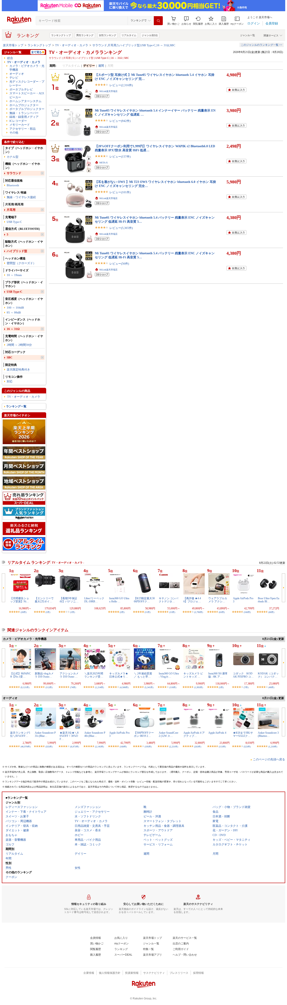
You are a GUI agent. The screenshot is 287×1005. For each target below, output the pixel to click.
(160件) (247, 612)
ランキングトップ (61, 35)
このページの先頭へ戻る (269, 759)
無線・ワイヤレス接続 (21, 197)
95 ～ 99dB (14, 312)
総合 (10, 58)
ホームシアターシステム (25, 101)
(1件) (48, 612)
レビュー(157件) (119, 156)
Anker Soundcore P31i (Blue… (45, 734)
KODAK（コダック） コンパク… (268, 675)
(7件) (246, 687)
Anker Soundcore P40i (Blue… (94, 734)
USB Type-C (14, 222)
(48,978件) (25, 746)
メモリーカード (19, 124)
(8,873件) (74, 746)
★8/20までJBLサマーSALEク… (243, 734)
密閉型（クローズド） (21, 263)
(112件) (49, 687)
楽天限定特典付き (18, 369)
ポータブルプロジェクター (26, 109)
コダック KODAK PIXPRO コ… (243, 675)
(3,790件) (198, 612)
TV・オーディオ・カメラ (71, 45)
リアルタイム (129, 35)
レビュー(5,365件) (121, 228)
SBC (9, 357)
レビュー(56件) (119, 263)
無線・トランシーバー (24, 113)
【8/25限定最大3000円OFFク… (144, 600)
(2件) (122, 612)
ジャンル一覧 (247, 35)
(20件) (23, 612)
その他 (13, 132)
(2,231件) (173, 746)
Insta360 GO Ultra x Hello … (119, 600)
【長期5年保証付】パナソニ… (69, 600)
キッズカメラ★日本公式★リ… (118, 675)
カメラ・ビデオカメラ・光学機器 (26, 67)
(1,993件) (198, 687)
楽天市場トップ (13, 45)
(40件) (271, 687)
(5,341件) (149, 687)
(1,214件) (99, 687)
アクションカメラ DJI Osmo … (69, 675)
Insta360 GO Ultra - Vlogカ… (169, 675)
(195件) (148, 746)
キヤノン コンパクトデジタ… (168, 600)
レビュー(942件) (119, 121)
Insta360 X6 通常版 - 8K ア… (218, 675)
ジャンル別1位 (150, 35)
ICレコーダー (18, 121)
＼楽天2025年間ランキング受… (93, 675)
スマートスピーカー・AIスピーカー (26, 95)
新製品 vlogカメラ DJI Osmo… (44, 675)
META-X (103, 162)
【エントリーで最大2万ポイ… (44, 600)
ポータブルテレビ (21, 89)
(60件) (271, 612)
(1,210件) (272, 746)
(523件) (247, 746)
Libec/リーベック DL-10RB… (95, 600)
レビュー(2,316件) (121, 85)
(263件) (197, 746)
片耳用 (11, 209)
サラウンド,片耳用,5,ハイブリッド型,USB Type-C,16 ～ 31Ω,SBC (133, 45)
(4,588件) (124, 687)
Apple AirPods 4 (217, 732)
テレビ (13, 77)
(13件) (172, 612)
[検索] (158, 20)
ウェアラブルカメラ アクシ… (217, 600)
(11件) (147, 612)
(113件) (222, 746)
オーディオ (16, 73)
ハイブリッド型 (17, 251)
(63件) (222, 612)
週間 (101, 65)
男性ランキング (84, 35)
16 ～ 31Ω (13, 329)
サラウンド (14, 173)
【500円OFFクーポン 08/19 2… (144, 734)
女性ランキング (107, 35)
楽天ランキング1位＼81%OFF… (20, 734)
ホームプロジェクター (24, 105)
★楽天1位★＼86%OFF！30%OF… (69, 736)
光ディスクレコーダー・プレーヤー (26, 83)
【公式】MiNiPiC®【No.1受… (20, 675)
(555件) (49, 746)
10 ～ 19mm (14, 275)
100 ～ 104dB (15, 307)
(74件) (73, 687)
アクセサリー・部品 (22, 128)
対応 (10, 381)
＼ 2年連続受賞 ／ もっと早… (143, 675)
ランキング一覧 (16, 406)
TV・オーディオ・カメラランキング (85, 52)
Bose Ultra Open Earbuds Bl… (268, 600)
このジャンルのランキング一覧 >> (261, 44)
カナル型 (12, 156)
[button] (186, 20)
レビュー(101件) (119, 192)
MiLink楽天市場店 (108, 91)
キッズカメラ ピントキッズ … (193, 675)
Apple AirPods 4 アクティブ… (194, 734)
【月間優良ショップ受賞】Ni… (19, 600)
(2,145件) (99, 746)
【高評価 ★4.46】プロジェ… (192, 600)
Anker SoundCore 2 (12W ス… (168, 734)
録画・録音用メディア (24, 116)
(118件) (172, 687)
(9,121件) (25, 687)
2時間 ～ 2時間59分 (19, 345)
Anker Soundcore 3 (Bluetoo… (268, 734)
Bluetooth (13, 185)
